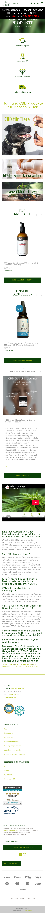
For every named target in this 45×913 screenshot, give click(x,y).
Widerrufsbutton (11, 863)
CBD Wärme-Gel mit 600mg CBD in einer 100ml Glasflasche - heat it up (21, 264)
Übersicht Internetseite (12, 750)
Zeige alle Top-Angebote (22, 280)
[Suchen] (31, 3)
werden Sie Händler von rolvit (15, 754)
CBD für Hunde (32, 667)
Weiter (7, 466)
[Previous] (36, 215)
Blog (5, 729)
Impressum (8, 775)
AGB (5, 766)
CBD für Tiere (8, 664)
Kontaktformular (10, 698)
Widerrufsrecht (9, 779)
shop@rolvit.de (13, 694)
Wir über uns (8, 737)
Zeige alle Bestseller (22, 360)
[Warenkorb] (38, 3)
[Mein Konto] (34, 3)
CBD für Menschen (23, 664)
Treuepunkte (8, 733)
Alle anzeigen (22, 475)
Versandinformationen (12, 741)
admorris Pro (27, 910)
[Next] (41, 215)
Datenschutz (8, 770)
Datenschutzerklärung (11, 830)
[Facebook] (20, 855)
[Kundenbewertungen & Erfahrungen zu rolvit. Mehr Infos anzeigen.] (22, 795)
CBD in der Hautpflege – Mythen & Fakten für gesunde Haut (20, 421)
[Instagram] (24, 855)
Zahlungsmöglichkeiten (12, 746)
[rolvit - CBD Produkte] (6, 3)
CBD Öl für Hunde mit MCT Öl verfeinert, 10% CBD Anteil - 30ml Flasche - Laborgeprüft (21, 344)
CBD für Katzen (18, 667)
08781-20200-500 (17, 688)
